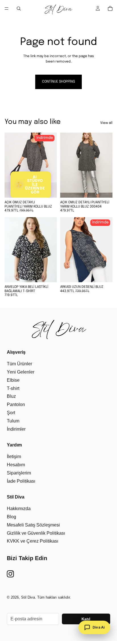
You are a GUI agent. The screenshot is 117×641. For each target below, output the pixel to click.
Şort (11, 412)
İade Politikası (21, 481)
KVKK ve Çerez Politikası (32, 541)
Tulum (13, 420)
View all (106, 123)
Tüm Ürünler (19, 363)
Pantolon (16, 404)
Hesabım (16, 464)
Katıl (86, 619)
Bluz (11, 396)
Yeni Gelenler (20, 372)
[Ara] (18, 8)
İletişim (14, 456)
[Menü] (6, 8)
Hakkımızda (19, 508)
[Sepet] (110, 8)
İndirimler (16, 429)
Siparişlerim (19, 473)
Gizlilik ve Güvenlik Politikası (36, 533)
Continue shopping (58, 81)
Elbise (13, 380)
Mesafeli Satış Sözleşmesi (33, 525)
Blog (11, 516)
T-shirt (13, 388)
